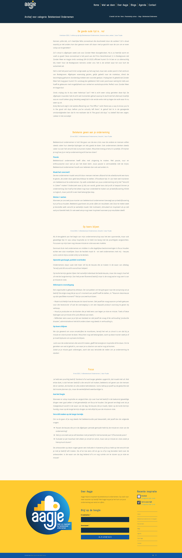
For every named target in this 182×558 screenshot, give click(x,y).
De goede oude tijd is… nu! (91, 31)
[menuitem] (96, 4)
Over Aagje (140, 538)
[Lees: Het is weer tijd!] (139, 502)
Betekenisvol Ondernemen (90, 35)
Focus (91, 369)
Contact (139, 543)
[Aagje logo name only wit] (30, 4)
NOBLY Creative (42, 555)
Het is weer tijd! (146, 502)
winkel (111, 35)
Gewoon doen (104, 35)
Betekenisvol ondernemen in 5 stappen (147, 519)
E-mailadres (86, 515)
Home (138, 514)
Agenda (139, 533)
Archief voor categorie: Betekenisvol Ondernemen (49, 16)
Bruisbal (144, 496)
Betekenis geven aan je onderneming (91, 132)
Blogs (138, 528)
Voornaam (85, 526)
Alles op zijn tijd (77, 35)
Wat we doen (140, 524)
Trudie (120, 35)
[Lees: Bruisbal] (139, 496)
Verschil (100, 136)
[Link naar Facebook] (156, 555)
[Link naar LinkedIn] (153, 555)
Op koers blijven (91, 226)
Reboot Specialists (34, 555)
